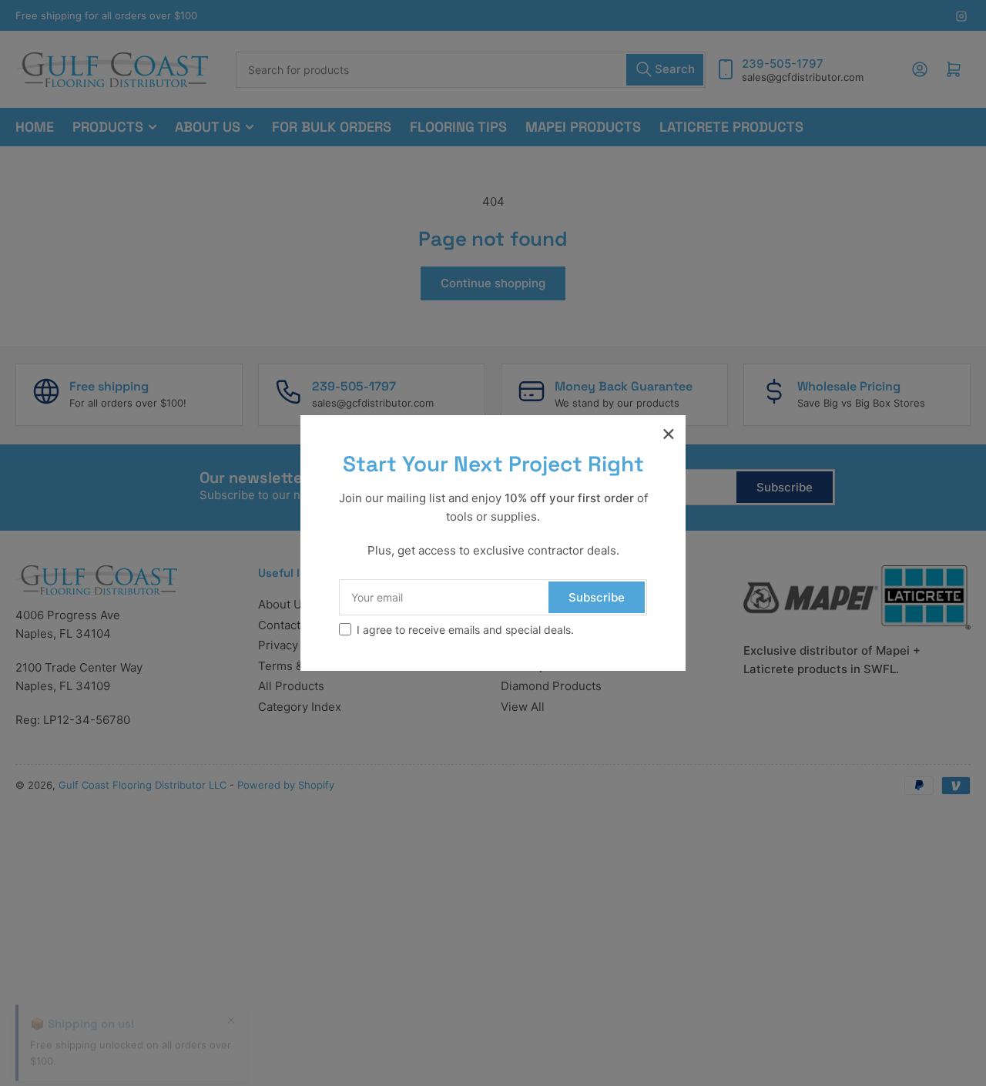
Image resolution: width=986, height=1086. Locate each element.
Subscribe (596, 597)
